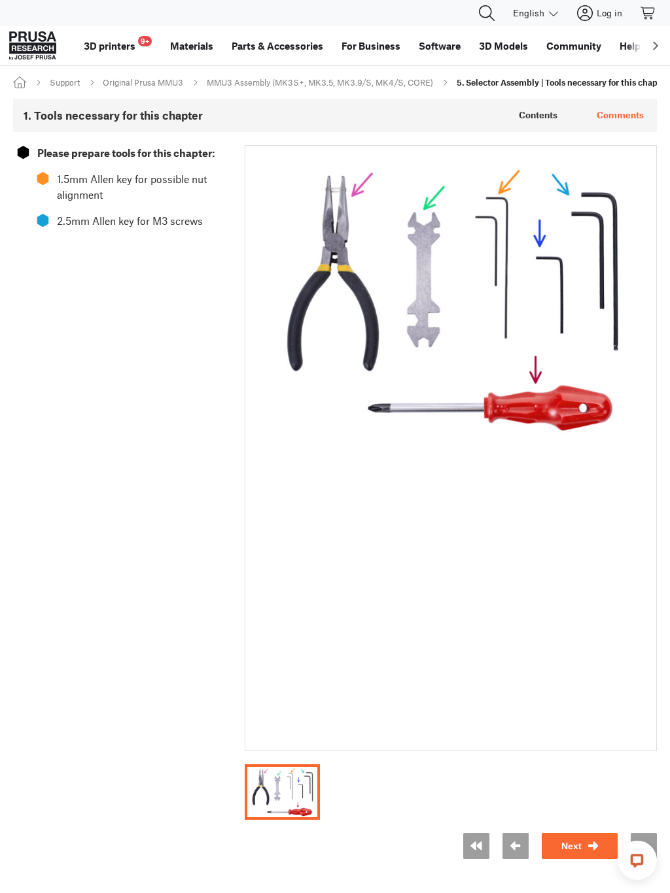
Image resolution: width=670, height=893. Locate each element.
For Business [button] (371, 46)
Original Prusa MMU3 (143, 82)
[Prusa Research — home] (32, 45)
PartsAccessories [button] (277, 46)
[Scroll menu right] (655, 45)
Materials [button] (191, 46)
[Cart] (648, 13)
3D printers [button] (116, 44)
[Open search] (487, 13)
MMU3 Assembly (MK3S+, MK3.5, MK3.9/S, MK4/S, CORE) (320, 82)
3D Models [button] (503, 46)
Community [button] (573, 46)
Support (65, 82)
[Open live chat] (637, 860)
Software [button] (440, 46)
